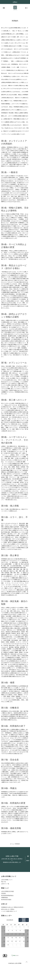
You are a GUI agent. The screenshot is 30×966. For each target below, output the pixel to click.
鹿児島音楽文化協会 (6, 899)
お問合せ (15, 2)
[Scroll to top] (26, 962)
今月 (23, 920)
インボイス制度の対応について (9, 911)
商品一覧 (3, 881)
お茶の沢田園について (6, 879)
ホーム (12, 843)
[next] (27, 920)
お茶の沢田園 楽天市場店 (7, 891)
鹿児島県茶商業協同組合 (7, 895)
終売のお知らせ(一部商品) (7, 909)
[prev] (20, 920)
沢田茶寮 (3, 893)
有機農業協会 (4, 897)
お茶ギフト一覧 (5, 883)
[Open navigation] (4, 8)
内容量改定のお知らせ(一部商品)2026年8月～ (12, 907)
